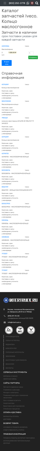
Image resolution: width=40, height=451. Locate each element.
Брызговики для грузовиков (13, 406)
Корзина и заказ (10, 376)
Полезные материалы (15, 352)
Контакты (9, 368)
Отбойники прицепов (11, 409)
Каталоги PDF (11, 348)
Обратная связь (10, 379)
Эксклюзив (10, 356)
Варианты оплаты (11, 416)
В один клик (6, 63)
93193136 (5, 220)
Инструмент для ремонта (16, 360)
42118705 (5, 153)
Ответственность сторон (13, 430)
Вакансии (10, 364)
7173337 (4, 254)
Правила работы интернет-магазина (19, 438)
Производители (12, 337)
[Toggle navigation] (5, 3)
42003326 (5, 46)
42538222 (5, 237)
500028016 (6, 170)
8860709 (5, 187)
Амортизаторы (8, 403)
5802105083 (6, 101)
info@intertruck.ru (14, 322)
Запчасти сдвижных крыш (13, 387)
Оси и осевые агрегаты (12, 400)
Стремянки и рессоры (11, 390)
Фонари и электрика (11, 392)
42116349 (5, 84)
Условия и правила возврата (15, 427)
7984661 (5, 118)
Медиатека (10, 344)
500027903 (6, 204)
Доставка (7, 419)
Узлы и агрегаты (13, 340)
